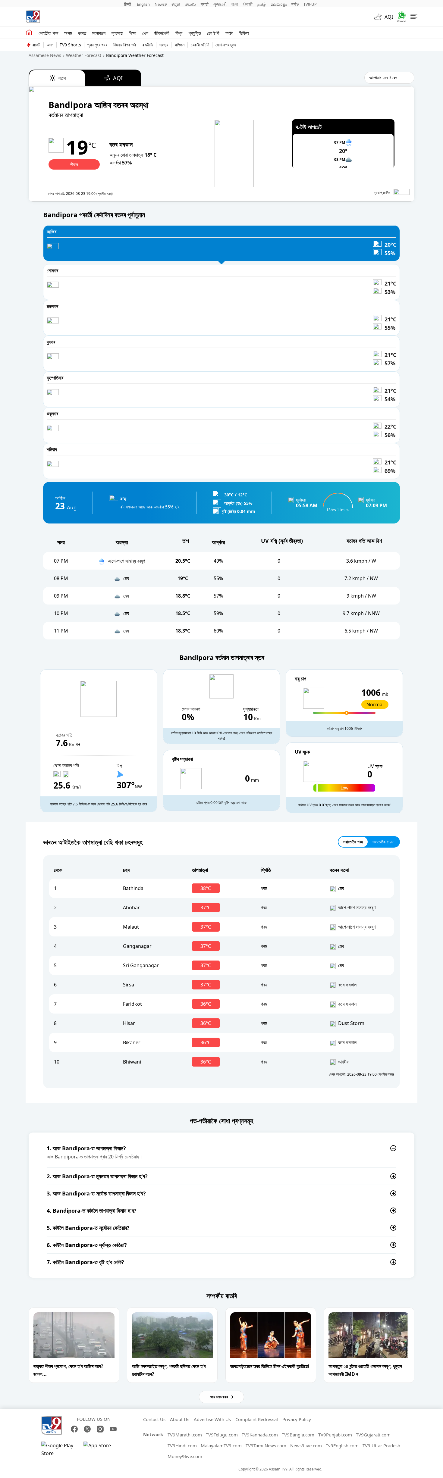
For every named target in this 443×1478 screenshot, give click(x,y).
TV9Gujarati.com (373, 1435)
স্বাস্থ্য (163, 45)
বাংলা (234, 4)
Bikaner (131, 1042)
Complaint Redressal (256, 1419)
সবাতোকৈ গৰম (353, 841)
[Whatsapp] (399, 16)
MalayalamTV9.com (221, 1445)
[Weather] (379, 16)
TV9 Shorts (70, 45)
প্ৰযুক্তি (194, 33)
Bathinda (133, 888)
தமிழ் (261, 4)
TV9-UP (310, 4)
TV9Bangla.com (298, 1435)
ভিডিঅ (244, 33)
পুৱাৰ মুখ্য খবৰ (97, 45)
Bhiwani (132, 1061)
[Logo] (33, 16)
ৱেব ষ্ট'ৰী (213, 33)
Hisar (129, 1023)
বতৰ (62, 78)
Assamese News (45, 55)
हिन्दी (128, 4)
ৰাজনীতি (147, 45)
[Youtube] (113, 1429)
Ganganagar (137, 946)
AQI (389, 17)
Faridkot (132, 1004)
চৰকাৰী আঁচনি (200, 45)
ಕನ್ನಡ (175, 4)
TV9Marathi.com (185, 1435)
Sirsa (128, 984)
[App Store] (101, 1449)
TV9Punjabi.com (335, 1435)
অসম (68, 33)
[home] (29, 32)
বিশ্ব (178, 33)
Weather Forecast (83, 55)
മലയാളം (279, 4)
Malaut (131, 926)
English (143, 4)
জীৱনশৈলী (161, 33)
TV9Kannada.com (260, 1435)
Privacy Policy (296, 1419)
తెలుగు (190, 4)
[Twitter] (87, 1429)
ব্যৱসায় (117, 33)
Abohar (131, 907)
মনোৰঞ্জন (98, 33)
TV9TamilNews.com (266, 1445)
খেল (145, 33)
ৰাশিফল (179, 45)
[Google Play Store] (59, 1449)
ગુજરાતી (220, 4)
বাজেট (36, 45)
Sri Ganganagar (141, 965)
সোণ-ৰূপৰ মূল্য (225, 45)
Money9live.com (185, 1456)
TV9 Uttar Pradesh (381, 1445)
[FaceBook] (74, 1429)
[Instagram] (100, 1429)
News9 (161, 4)
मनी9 (295, 4)
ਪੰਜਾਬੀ (248, 4)
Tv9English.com (342, 1445)
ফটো (229, 33)
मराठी (205, 4)
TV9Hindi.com (182, 1445)
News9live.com (306, 1445)
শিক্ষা (132, 33)
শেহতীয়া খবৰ (48, 33)
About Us (179, 1419)
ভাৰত (82, 33)
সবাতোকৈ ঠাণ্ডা (383, 841)
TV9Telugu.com (222, 1435)
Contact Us (154, 1419)
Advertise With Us (212, 1419)
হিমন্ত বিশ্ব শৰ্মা (124, 45)
